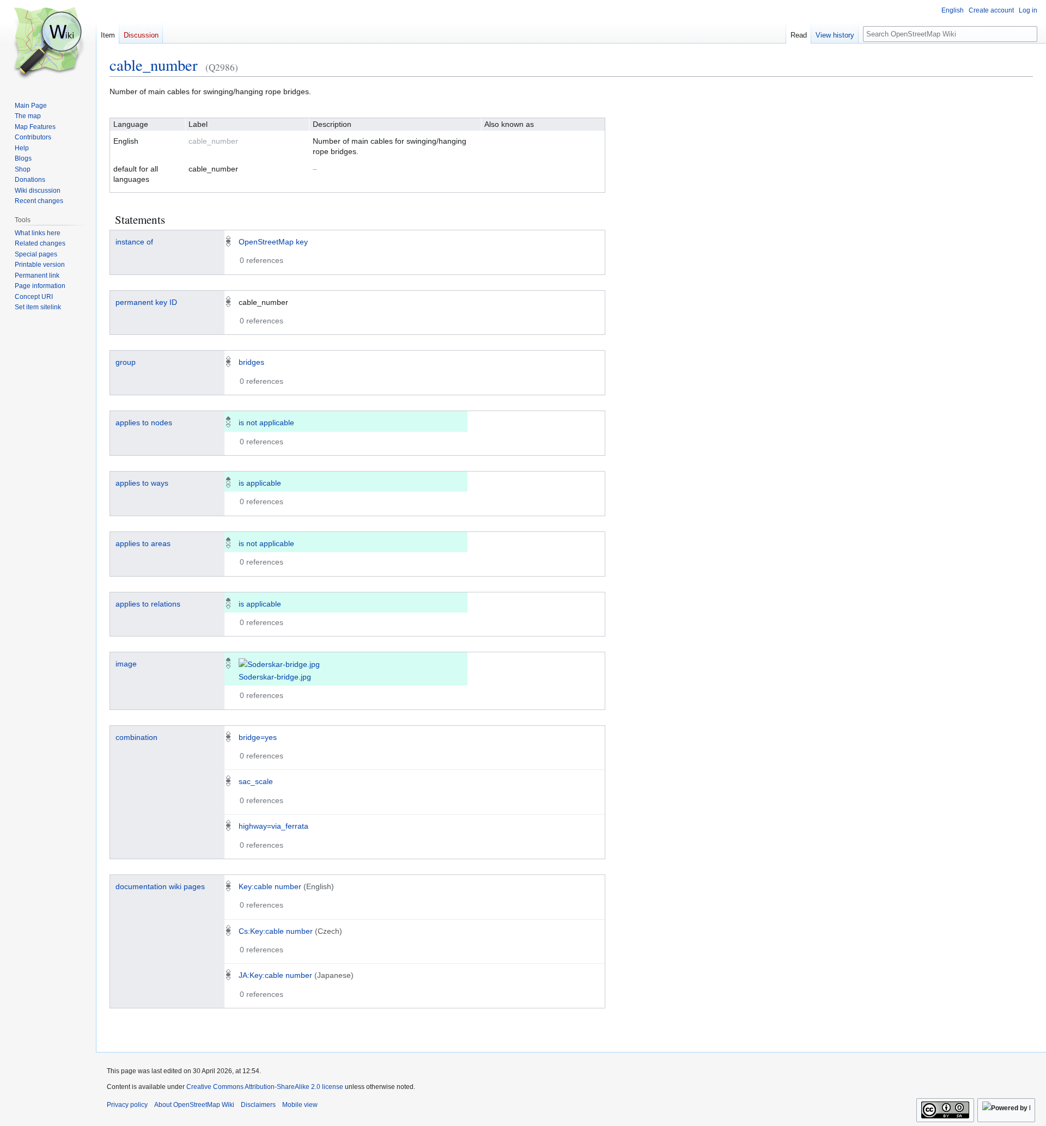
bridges (251, 362)
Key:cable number (270, 886)
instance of (134, 241)
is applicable (260, 483)
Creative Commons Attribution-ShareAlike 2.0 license (264, 1087)
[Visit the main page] (48, 43)
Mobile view (300, 1105)
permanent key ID (146, 302)
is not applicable (266, 422)
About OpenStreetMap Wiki (194, 1105)
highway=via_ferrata (273, 826)
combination (136, 737)
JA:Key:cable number (275, 975)
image (126, 663)
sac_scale (256, 781)
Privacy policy (127, 1105)
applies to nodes (143, 422)
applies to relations (147, 603)
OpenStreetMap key (273, 241)
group (125, 362)
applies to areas (143, 543)
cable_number (154, 64)
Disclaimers (258, 1105)
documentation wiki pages (160, 886)
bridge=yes (258, 737)
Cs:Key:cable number (276, 931)
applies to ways (141, 483)
